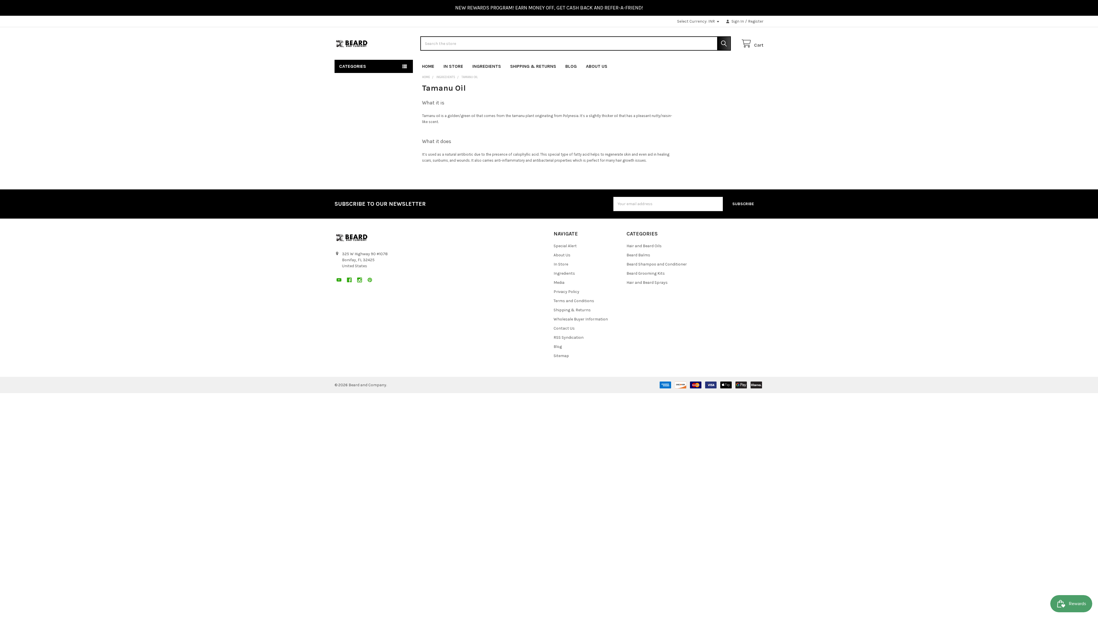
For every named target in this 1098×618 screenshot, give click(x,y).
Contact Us (564, 328)
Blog (571, 66)
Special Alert (565, 245)
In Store (453, 66)
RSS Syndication (569, 337)
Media (559, 282)
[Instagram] (748, 65)
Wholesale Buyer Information (581, 319)
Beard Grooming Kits (645, 273)
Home (428, 66)
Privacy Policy (566, 291)
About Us (596, 66)
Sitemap (561, 355)
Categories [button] (352, 66)
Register (755, 21)
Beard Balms (638, 255)
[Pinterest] (759, 65)
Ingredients (486, 66)
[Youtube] (728, 65)
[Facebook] (738, 65)
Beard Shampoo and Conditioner (656, 264)
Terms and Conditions (574, 300)
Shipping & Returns (533, 66)
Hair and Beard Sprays (647, 282)
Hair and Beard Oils (644, 245)
